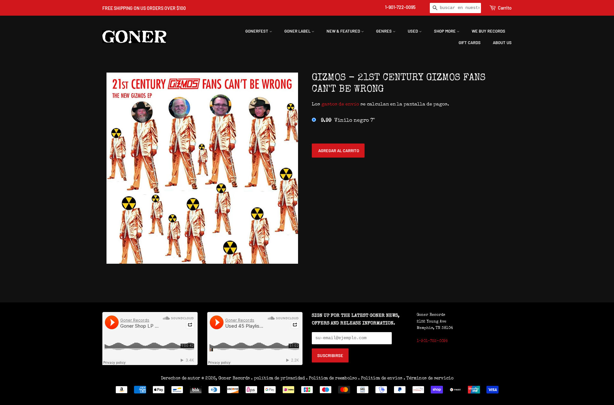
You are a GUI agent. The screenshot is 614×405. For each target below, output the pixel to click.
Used (413, 31)
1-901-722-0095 (400, 7)
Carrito (505, 8)
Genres (384, 31)
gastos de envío (340, 104)
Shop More (445, 31)
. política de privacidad (278, 378)
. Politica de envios (380, 378)
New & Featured (344, 31)
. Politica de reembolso (331, 378)
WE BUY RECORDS (488, 31)
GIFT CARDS (470, 42)
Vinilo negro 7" (348, 120)
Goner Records (234, 378)
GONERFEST (257, 31)
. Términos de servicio (428, 378)
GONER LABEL (297, 31)
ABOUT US (502, 42)
